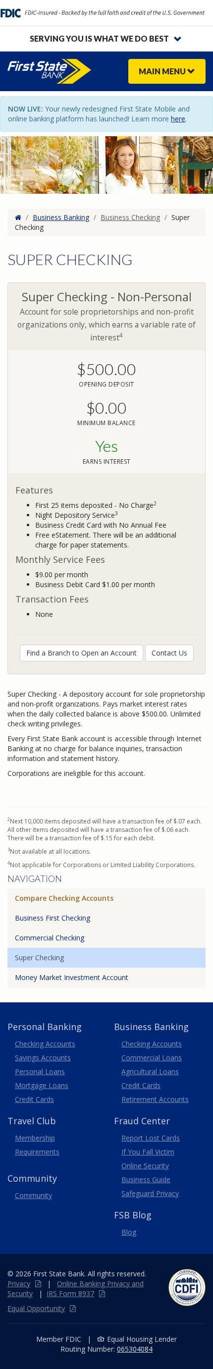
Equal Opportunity (36, 1308)
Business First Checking (52, 918)
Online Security (145, 1165)
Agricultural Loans (150, 1071)
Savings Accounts (43, 1057)
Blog (128, 1232)
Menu (163, 71)
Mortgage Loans (41, 1085)
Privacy (18, 1283)
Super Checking (39, 957)
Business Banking (61, 217)
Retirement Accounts (155, 1099)
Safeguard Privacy (150, 1193)
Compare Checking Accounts (64, 898)
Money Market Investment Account (71, 977)
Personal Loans (40, 1071)
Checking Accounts (45, 1043)
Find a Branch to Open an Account (81, 652)
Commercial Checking (49, 937)
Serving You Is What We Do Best (99, 38)
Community (33, 1195)
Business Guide (145, 1179)
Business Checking (130, 217)
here (178, 118)
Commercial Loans (151, 1057)
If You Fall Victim (147, 1151)
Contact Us (169, 652)
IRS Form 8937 (70, 1293)
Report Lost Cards (150, 1138)
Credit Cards (34, 1099)
